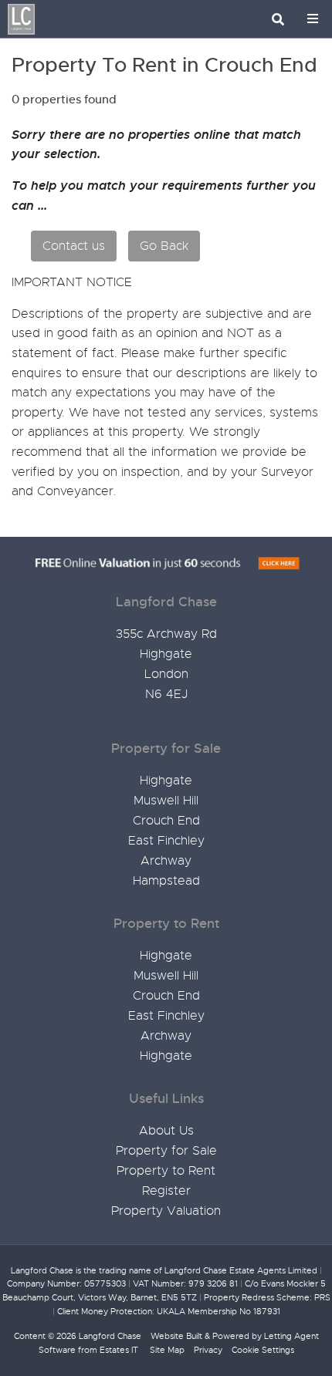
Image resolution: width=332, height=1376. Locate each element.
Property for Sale (166, 1150)
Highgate (166, 780)
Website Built (176, 1335)
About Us (166, 1130)
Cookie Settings (263, 1349)
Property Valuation (166, 1211)
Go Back (164, 246)
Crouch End (166, 820)
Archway (166, 860)
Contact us (73, 246)
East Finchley (166, 840)
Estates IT (119, 1349)
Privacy (208, 1349)
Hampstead (166, 881)
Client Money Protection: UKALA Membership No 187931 (168, 1311)
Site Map (167, 1349)
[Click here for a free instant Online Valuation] (166, 564)
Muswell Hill (166, 800)
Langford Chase (110, 1335)
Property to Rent (166, 1171)
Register (166, 1191)
